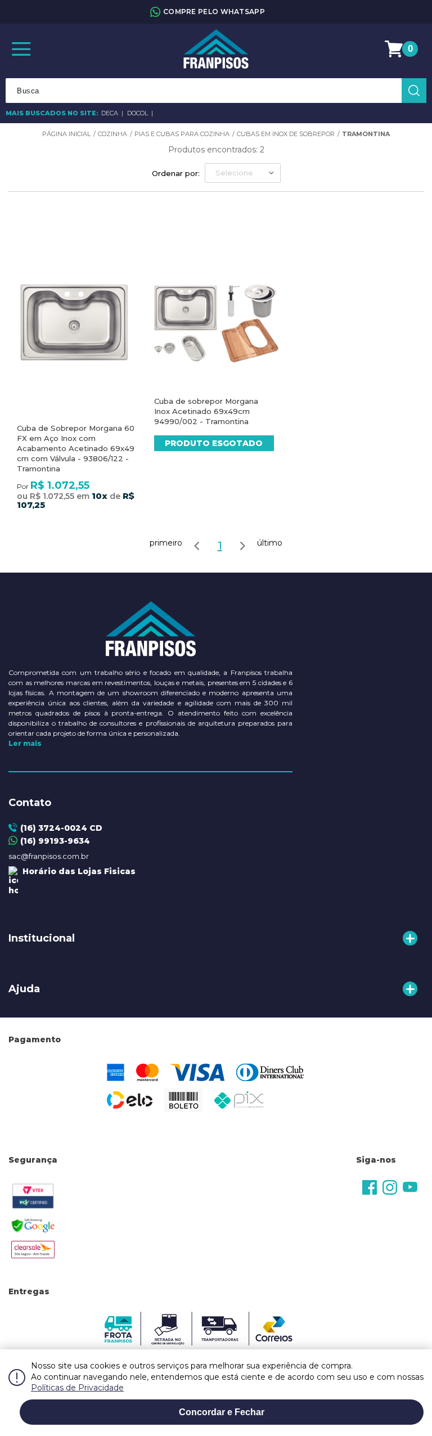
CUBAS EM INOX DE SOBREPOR (286, 134)
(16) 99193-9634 (55, 841)
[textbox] (216, 90)
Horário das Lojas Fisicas (77, 871)
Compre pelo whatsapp (214, 11)
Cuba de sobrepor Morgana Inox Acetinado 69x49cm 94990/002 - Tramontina (206, 411)
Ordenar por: (176, 173)
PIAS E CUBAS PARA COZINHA (182, 134)
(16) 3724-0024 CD (61, 828)
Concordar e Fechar (221, 1412)
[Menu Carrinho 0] (395, 49)
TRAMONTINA (366, 134)
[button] (243, 173)
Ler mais (25, 743)
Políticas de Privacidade (77, 1388)
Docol (138, 113)
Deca (110, 113)
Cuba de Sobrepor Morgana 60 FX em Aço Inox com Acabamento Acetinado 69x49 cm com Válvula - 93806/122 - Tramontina (75, 448)
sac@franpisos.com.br (48, 856)
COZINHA (112, 134)
